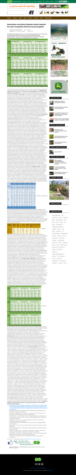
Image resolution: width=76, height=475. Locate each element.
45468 (32, 31)
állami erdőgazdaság (56, 215)
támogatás (54, 235)
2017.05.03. (28, 29)
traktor (53, 224)
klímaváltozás (65, 242)
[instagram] (57, 1)
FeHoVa (65, 263)
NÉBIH (53, 222)
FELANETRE (50, 470)
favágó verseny (55, 238)
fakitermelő (59, 231)
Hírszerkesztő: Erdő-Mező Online (15, 29)
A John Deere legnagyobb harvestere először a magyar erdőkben (60, 168)
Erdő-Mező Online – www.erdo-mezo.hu (32, 439)
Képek (35, 1)
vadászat (60, 217)
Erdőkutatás (19, 31)
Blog (44, 1)
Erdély (53, 219)
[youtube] (58, 1)
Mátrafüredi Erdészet (36, 446)
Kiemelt (15, 31)
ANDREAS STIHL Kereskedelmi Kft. (58, 247)
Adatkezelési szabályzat (41, 468)
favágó (61, 222)
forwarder (54, 256)
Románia (53, 258)
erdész (57, 222)
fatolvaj (53, 244)
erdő (65, 222)
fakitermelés (65, 217)
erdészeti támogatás (56, 233)
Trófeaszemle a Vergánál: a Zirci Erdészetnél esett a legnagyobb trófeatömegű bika (61, 114)
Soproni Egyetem (63, 260)
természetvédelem (60, 240)
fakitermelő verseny (63, 244)
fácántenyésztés (16, 446)
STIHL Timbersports (61, 256)
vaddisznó (60, 263)
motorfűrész (54, 242)
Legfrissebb (24, 1)
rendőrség (54, 240)
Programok (39, 1)
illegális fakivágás (64, 233)
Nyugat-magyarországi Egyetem (58, 253)
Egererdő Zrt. (59, 258)
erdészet (59, 235)
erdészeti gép (54, 217)
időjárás (59, 242)
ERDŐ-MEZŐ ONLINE (17, 1)
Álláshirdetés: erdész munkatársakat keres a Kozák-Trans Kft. (60, 131)
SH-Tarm (43, 446)
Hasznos (47, 1)
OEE (63, 231)
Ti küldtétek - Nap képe (56, 177)
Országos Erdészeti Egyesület (57, 226)
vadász (65, 219)
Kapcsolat (52, 1)
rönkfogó (30, 446)
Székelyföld (54, 228)
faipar (57, 244)
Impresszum (32, 468)
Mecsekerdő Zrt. (59, 249)
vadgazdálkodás (55, 260)
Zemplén (15, 447)
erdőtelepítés (54, 263)
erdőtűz (53, 231)
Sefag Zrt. (64, 235)
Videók (29, 1)
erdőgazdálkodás (59, 219)
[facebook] (55, 1)
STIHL (62, 215)
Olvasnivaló (10, 22)
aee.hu (12, 439)
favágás (53, 249)
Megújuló (23, 31)
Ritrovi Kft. (11, 447)
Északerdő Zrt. (61, 238)
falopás (59, 228)
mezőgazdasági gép (24, 446)
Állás (32, 1)
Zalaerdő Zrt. (54, 251)
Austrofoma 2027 (58, 151)
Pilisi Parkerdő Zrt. (59, 224)
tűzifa (63, 228)
